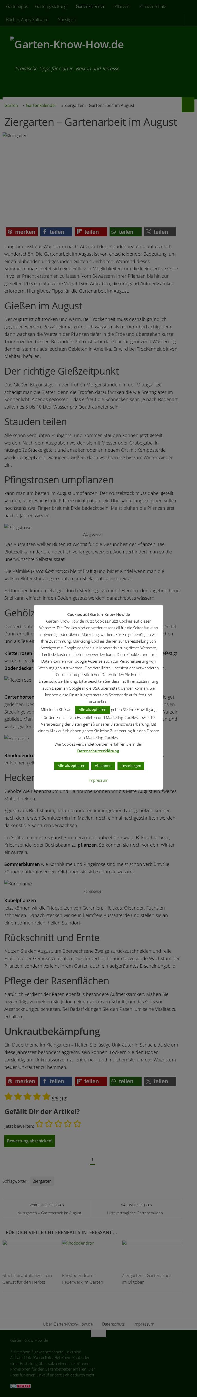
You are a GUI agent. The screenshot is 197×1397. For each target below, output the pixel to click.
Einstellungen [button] (131, 765)
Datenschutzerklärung (98, 750)
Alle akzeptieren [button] (92, 709)
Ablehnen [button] (103, 765)
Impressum (98, 780)
